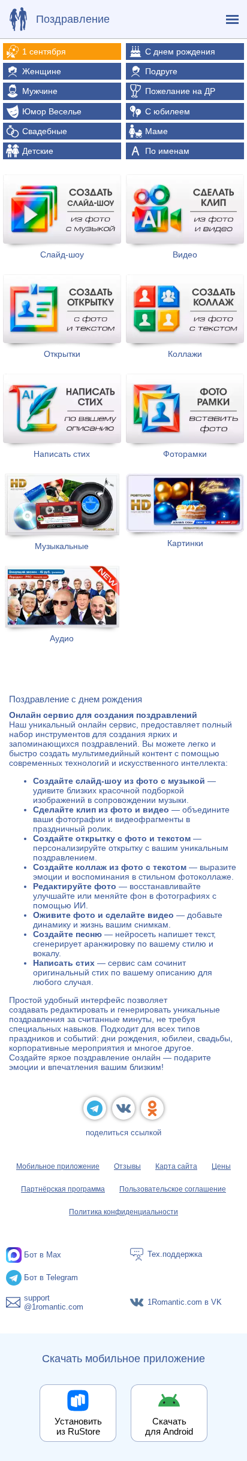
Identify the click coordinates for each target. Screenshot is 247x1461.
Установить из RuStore (78, 1426)
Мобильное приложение (58, 1166)
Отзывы (127, 1166)
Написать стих (62, 454)
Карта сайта (176, 1166)
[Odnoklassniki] (152, 1108)
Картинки (185, 543)
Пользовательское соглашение (172, 1189)
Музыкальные (62, 546)
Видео (185, 254)
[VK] (123, 1108)
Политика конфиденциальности (123, 1212)
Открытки (62, 354)
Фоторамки (185, 454)
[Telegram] (94, 1108)
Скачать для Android (169, 1426)
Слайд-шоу (62, 254)
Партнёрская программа (63, 1189)
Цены (221, 1166)
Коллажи (185, 354)
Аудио (62, 638)
